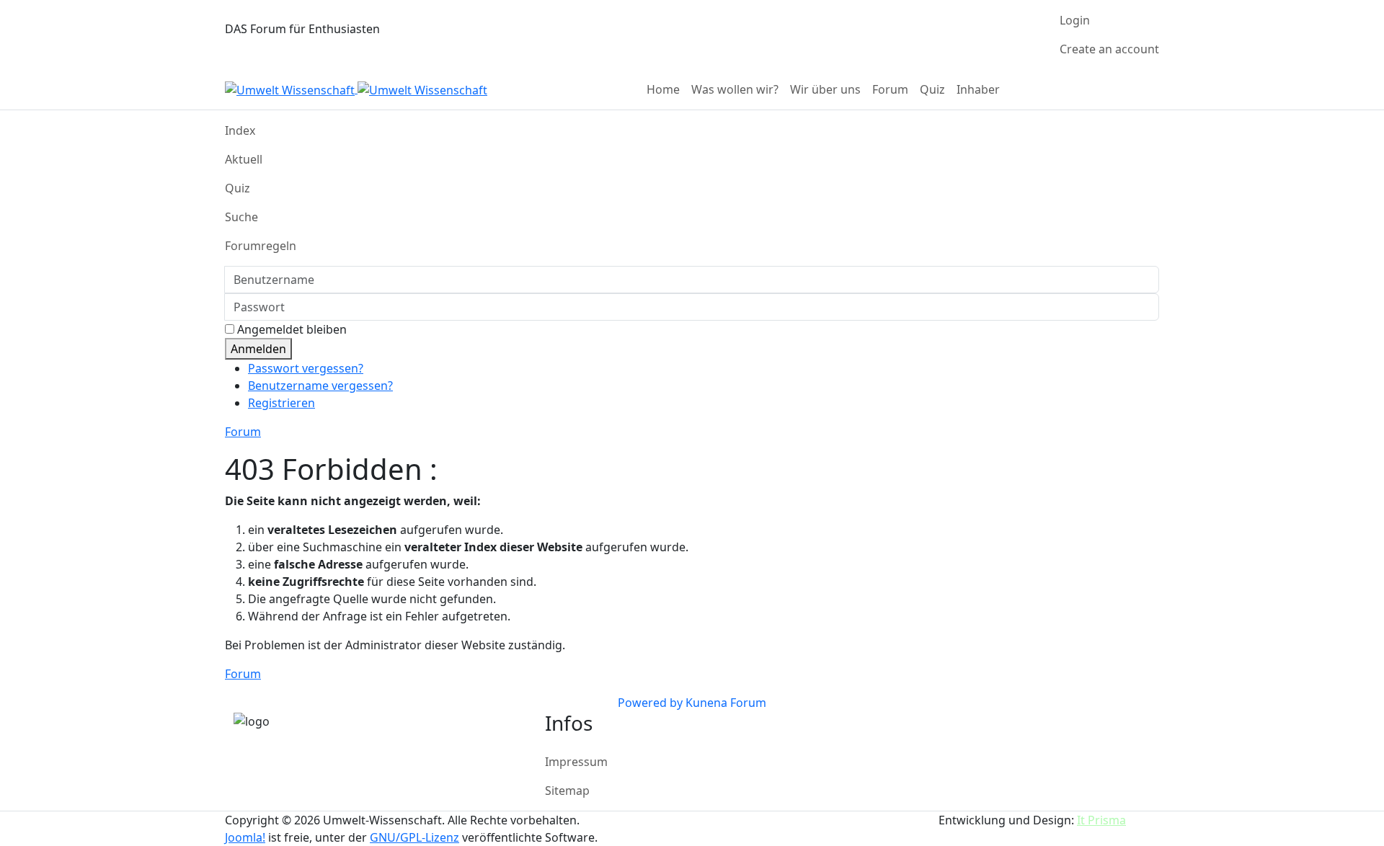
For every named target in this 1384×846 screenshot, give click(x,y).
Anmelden (258, 349)
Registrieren (281, 403)
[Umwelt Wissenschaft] (356, 89)
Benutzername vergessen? (320, 385)
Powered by (650, 703)
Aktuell (243, 159)
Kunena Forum (726, 703)
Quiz (237, 188)
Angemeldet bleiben (292, 329)
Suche (241, 217)
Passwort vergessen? (305, 368)
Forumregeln (260, 246)
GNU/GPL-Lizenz (414, 837)
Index (240, 130)
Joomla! (245, 837)
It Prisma (1101, 820)
